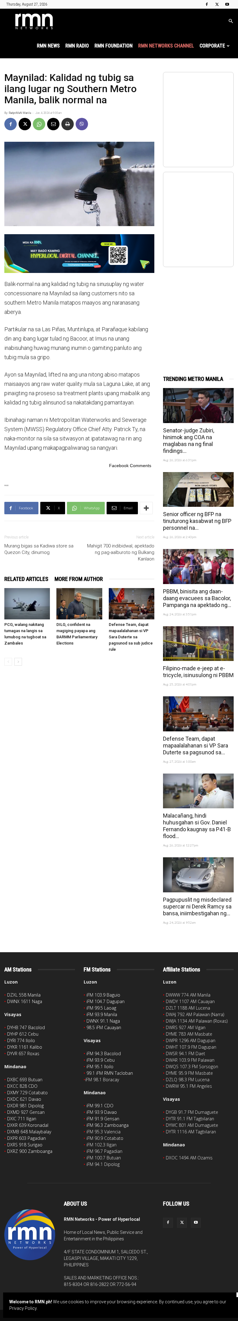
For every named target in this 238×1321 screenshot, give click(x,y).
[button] (230, 21)
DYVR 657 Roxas (23, 1053)
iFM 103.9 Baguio (103, 995)
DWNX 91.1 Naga (103, 1021)
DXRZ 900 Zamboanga (29, 1151)
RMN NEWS (48, 46)
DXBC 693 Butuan (24, 1079)
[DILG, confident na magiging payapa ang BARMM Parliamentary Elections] (79, 603)
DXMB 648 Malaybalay (29, 1132)
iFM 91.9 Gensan (102, 1119)
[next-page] (18, 662)
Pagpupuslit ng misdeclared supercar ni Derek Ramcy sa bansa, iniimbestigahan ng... (197, 906)
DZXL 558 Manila (24, 995)
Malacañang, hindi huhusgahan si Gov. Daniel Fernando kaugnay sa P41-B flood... (197, 825)
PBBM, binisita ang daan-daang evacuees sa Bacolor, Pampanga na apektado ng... (197, 598)
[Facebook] (206, 4)
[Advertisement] (198, 314)
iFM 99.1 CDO (99, 1106)
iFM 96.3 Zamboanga (107, 1125)
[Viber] (82, 124)
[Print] (67, 124)
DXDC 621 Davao (24, 1099)
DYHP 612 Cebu (22, 1034)
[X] (217, 4)
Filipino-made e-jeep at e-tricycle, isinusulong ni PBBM (198, 671)
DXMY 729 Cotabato (27, 1093)
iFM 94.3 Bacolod (103, 1053)
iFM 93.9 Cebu (100, 1060)
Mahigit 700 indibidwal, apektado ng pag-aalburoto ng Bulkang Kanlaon (120, 552)
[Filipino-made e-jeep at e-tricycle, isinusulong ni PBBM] (198, 643)
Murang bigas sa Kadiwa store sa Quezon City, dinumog (38, 549)
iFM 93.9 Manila (101, 1014)
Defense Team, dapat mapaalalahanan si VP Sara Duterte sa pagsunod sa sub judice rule (131, 637)
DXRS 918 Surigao (24, 1145)
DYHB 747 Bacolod (26, 1027)
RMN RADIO (77, 46)
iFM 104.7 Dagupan (105, 1001)
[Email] (53, 124)
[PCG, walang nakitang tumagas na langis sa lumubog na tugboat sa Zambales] (27, 603)
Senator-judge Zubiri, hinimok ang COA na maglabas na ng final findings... (188, 440)
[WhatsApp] (39, 124)
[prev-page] (8, 662)
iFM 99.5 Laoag (101, 1008)
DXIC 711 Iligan (21, 1119)
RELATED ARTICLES (26, 579)
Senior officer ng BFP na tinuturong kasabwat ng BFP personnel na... (197, 521)
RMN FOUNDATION (114, 46)
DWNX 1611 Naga (24, 1001)
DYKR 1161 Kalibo (24, 1047)
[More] (146, 508)
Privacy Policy (23, 1308)
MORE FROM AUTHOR (79, 579)
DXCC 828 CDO (22, 1086)
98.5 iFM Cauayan (103, 1027)
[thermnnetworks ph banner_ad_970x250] (79, 253)
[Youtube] (227, 4)
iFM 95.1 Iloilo (99, 1066)
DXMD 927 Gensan (26, 1112)
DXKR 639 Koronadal (27, 1125)
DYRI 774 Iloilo (21, 1040)
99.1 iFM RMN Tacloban (109, 1073)
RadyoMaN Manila (20, 112)
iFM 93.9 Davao (101, 1112)
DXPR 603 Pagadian (26, 1138)
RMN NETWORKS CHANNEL (166, 46)
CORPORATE (212, 46)
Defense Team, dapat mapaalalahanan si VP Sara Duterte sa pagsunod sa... (195, 745)
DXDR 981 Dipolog (25, 1106)
